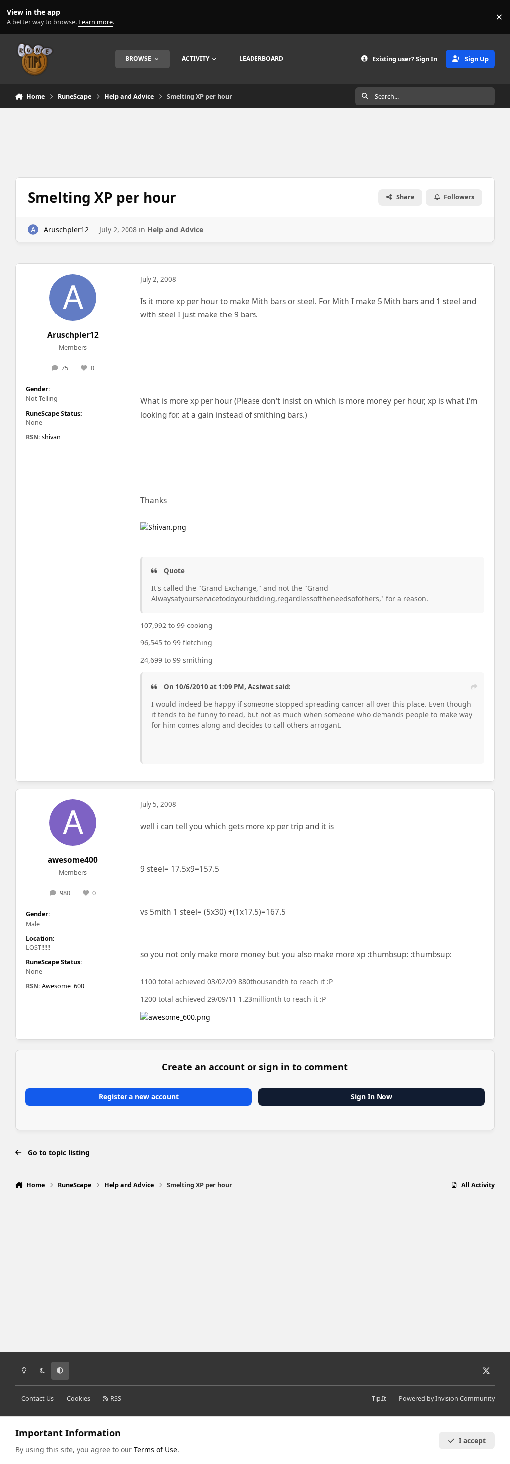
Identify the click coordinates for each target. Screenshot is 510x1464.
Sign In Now (371, 1096)
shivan (51, 437)
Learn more (19, 17)
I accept (472, 1440)
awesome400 (73, 860)
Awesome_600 (63, 986)
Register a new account (139, 1096)
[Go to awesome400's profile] (72, 822)
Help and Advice (175, 229)
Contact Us (37, 1398)
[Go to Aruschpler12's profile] (33, 229)
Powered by (447, 1398)
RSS (115, 1398)
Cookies (78, 1398)
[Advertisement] (255, 141)
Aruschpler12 (66, 229)
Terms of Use (155, 1449)
